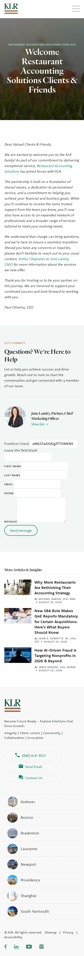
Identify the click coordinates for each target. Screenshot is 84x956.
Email (8, 484)
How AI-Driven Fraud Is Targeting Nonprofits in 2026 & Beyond (55, 655)
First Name (12, 466)
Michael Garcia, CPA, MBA (57, 599)
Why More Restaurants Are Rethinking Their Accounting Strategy (55, 587)
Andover (28, 801)
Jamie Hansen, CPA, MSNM (57, 667)
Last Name (12, 475)
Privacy (68, 932)
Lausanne (29, 848)
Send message (21, 530)
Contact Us (33, 778)
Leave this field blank (20, 450)
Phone (9, 493)
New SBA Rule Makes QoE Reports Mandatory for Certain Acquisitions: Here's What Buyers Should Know (56, 621)
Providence (30, 880)
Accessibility (13, 937)
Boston (27, 817)
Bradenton (30, 833)
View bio (38, 424)
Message (10, 521)
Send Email (33, 767)
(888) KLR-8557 (34, 755)
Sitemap (51, 932)
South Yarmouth (35, 911)
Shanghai (28, 895)
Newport (28, 864)
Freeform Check (16, 443)
